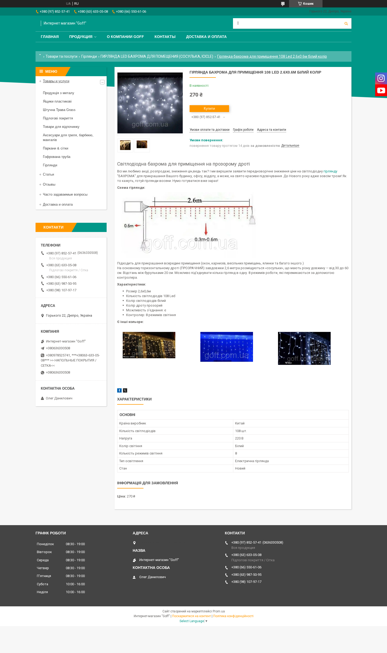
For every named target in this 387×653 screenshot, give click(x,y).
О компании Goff (125, 37)
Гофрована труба (56, 157)
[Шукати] (346, 23)
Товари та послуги (61, 56)
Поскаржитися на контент (191, 616)
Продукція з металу (58, 93)
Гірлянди (89, 56)
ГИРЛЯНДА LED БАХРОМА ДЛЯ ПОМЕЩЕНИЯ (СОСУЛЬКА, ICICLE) (157, 56)
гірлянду (330, 171)
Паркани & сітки (55, 148)
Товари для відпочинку (61, 127)
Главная (50, 37)
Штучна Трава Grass (59, 110)
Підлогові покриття (58, 118)
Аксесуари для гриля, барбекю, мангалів (68, 137)
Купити (209, 108)
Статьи (48, 174)
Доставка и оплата (206, 37)
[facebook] (119, 391)
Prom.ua (219, 611)
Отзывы (49, 184)
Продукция (80, 37)
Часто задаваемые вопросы (65, 194)
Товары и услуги (56, 81)
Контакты (165, 37)
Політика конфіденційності (233, 616)
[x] (125, 391)
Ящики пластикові (57, 101)
